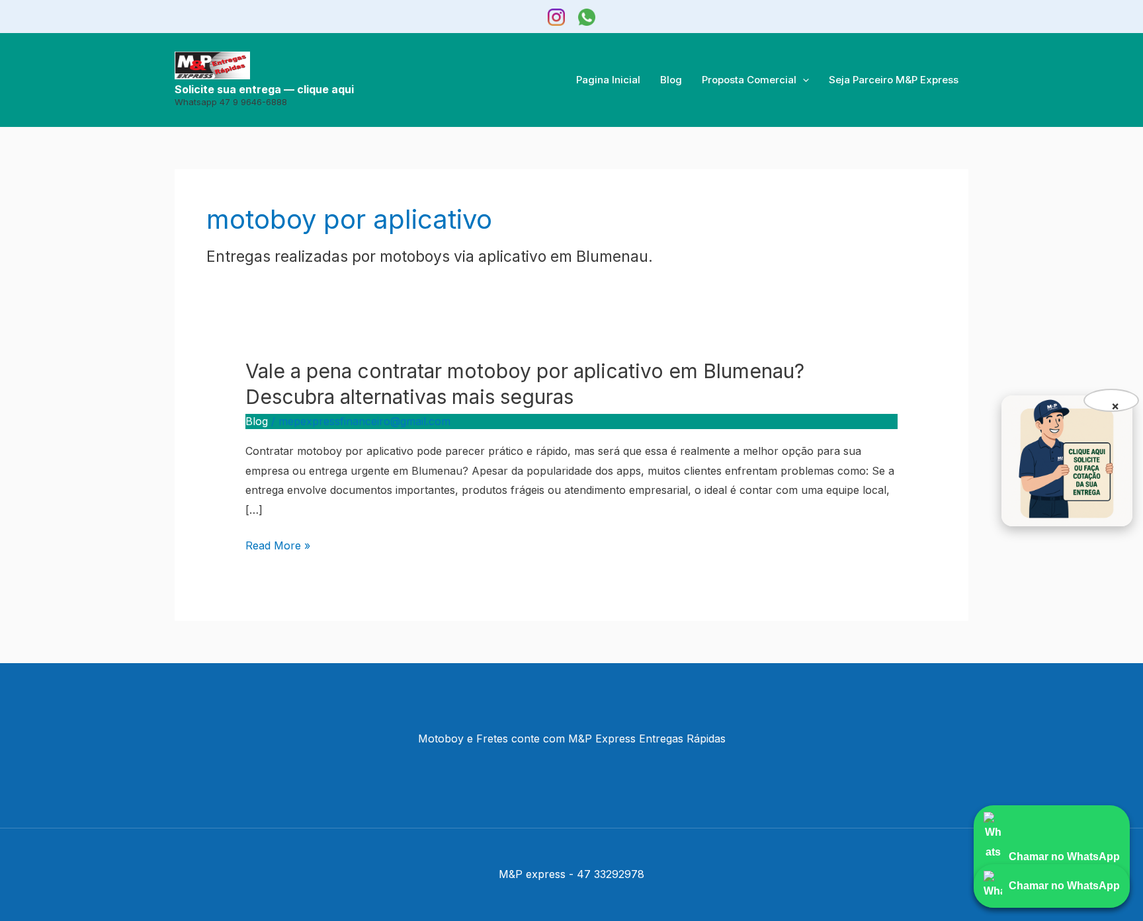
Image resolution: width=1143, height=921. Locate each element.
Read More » (277, 546)
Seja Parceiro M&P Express (893, 79)
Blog (671, 79)
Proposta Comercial (749, 79)
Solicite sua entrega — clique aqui (264, 89)
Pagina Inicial (608, 79)
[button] (802, 80)
